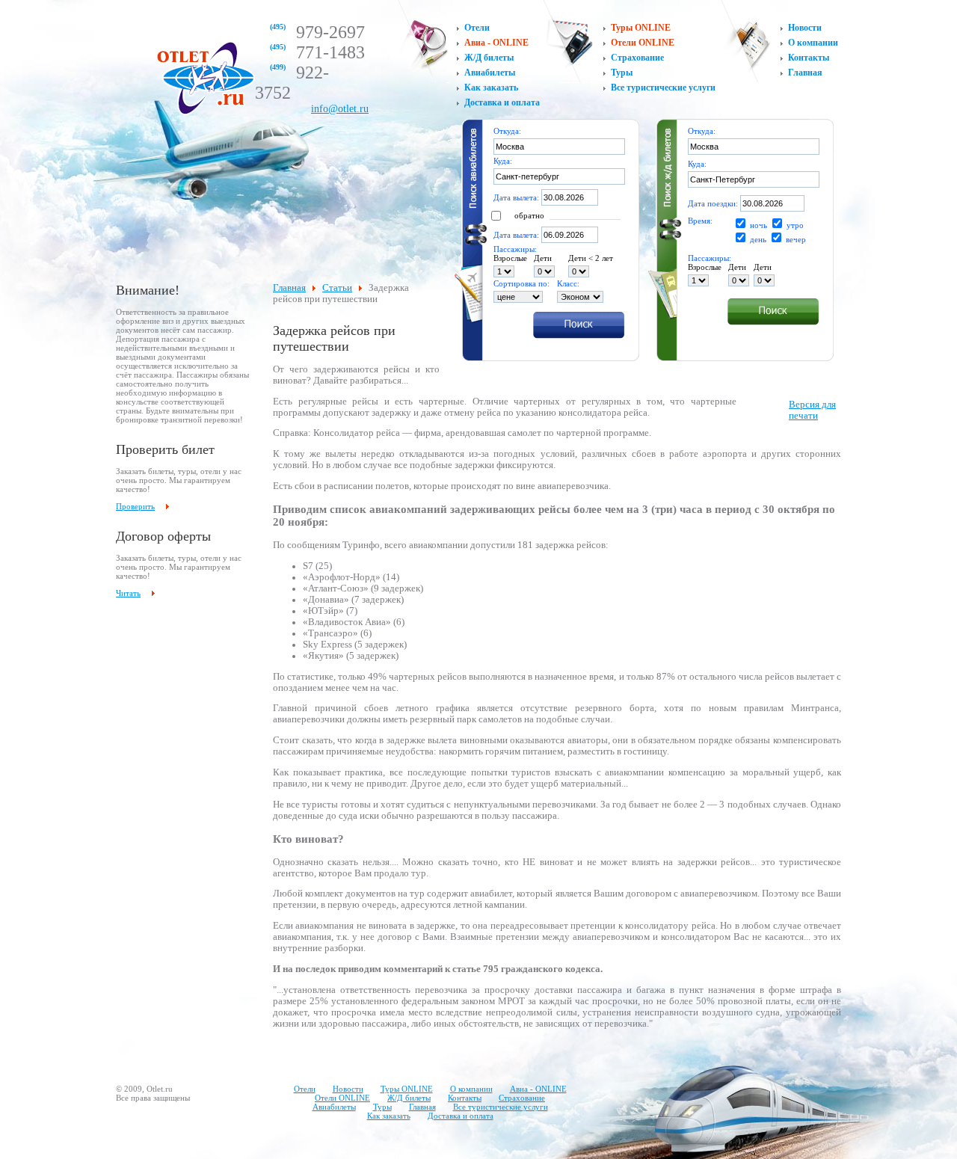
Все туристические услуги (663, 87)
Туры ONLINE (641, 27)
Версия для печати (812, 410)
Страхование (637, 57)
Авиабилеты (489, 72)
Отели (477, 27)
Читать (128, 592)
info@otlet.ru (340, 108)
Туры (622, 72)
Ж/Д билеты (489, 57)
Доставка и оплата (502, 102)
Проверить (135, 506)
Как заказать (491, 87)
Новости (805, 27)
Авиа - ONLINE (496, 42)
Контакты (808, 57)
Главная (805, 72)
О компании (813, 42)
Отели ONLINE (642, 42)
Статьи (337, 288)
